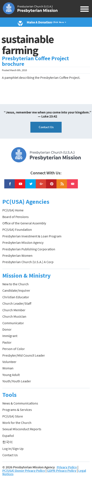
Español (8, 435)
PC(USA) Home (13, 210)
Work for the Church (16, 422)
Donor (7, 329)
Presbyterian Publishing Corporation (28, 249)
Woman (7, 368)
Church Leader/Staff (16, 303)
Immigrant (9, 336)
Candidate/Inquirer (16, 290)
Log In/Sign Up (13, 448)
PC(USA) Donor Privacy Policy (23, 470)
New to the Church (15, 284)
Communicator (13, 323)
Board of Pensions (15, 217)
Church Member (13, 310)
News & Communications (20, 403)
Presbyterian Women (17, 255)
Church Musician (14, 316)
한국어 (7, 442)
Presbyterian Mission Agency (22, 242)
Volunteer (9, 362)
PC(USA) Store (12, 416)
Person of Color (13, 349)
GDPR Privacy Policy (61, 470)
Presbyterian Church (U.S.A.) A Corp (27, 262)
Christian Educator (15, 297)
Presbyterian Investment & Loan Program (31, 236)
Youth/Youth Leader (16, 381)
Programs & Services (17, 409)
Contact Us (46, 127)
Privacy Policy (67, 467)
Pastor (7, 342)
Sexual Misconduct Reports (21, 429)
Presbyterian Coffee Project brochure (35, 61)
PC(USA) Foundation (17, 229)
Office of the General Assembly (24, 223)
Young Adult (11, 375)
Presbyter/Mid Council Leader (23, 355)
